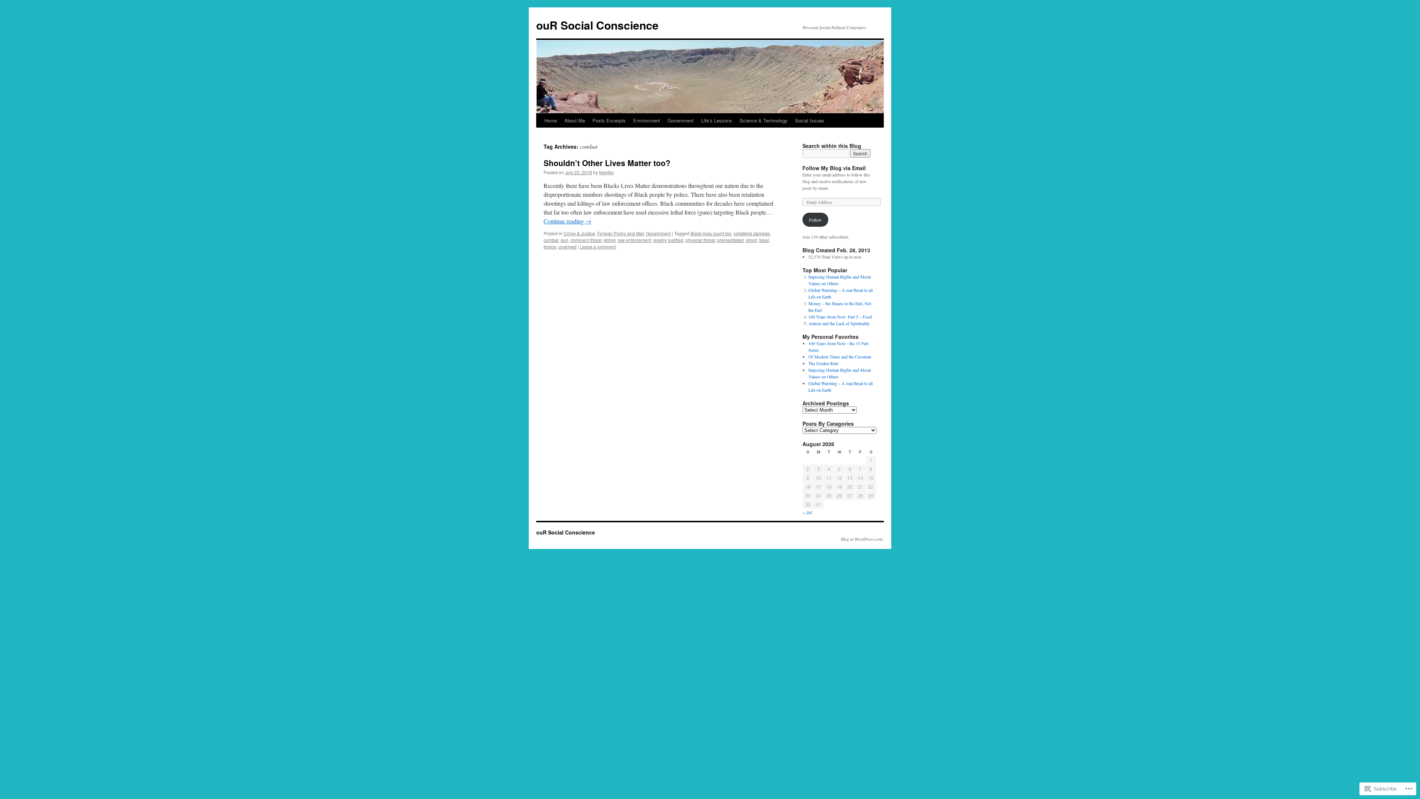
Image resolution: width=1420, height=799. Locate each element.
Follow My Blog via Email (834, 168)
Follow (815, 220)
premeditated (730, 240)
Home (550, 120)
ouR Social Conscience (597, 25)
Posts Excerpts (609, 120)
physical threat (700, 240)
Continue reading (567, 221)
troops (550, 246)
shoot (751, 240)
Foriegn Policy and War (620, 233)
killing (610, 240)
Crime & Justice (579, 233)
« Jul (807, 512)
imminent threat (586, 240)
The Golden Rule (823, 363)
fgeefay (606, 172)
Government (680, 120)
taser (764, 240)
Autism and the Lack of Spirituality (839, 323)
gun (564, 240)
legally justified (668, 240)
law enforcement (634, 240)
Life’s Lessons (716, 120)
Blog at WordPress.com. (862, 539)
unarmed (567, 246)
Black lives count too (710, 233)
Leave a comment (598, 246)
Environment (646, 120)
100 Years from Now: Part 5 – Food (840, 317)
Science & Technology (764, 120)
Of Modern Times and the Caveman (839, 357)
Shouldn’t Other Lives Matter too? (607, 162)
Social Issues (809, 120)
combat (551, 240)
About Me (574, 120)
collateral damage (752, 233)
